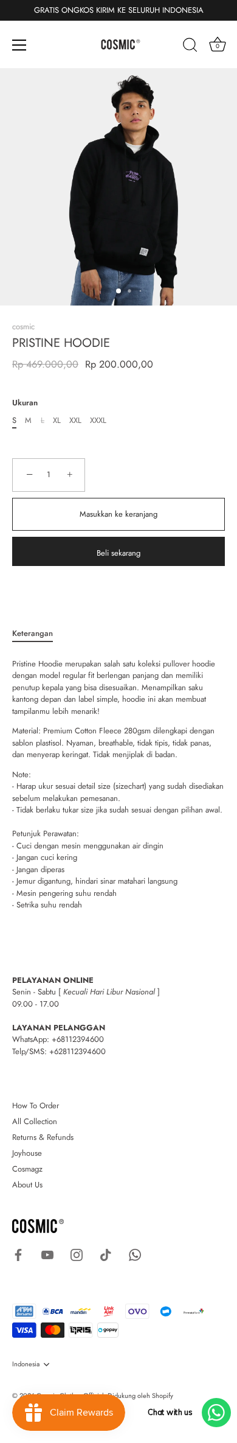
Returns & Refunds (43, 1137)
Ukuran (25, 403)
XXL (75, 420)
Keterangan (32, 633)
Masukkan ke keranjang (118, 514)
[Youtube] (47, 1254)
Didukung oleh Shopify (140, 1395)
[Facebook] (18, 1254)
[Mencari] (190, 46)
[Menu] (19, 45)
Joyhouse (27, 1153)
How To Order (35, 1105)
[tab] (38, 633)
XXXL (98, 420)
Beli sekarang (118, 553)
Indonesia (26, 1364)
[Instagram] (76, 1254)
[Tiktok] (106, 1254)
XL (57, 420)
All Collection (34, 1121)
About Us (27, 1184)
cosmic (23, 326)
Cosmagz (27, 1169)
